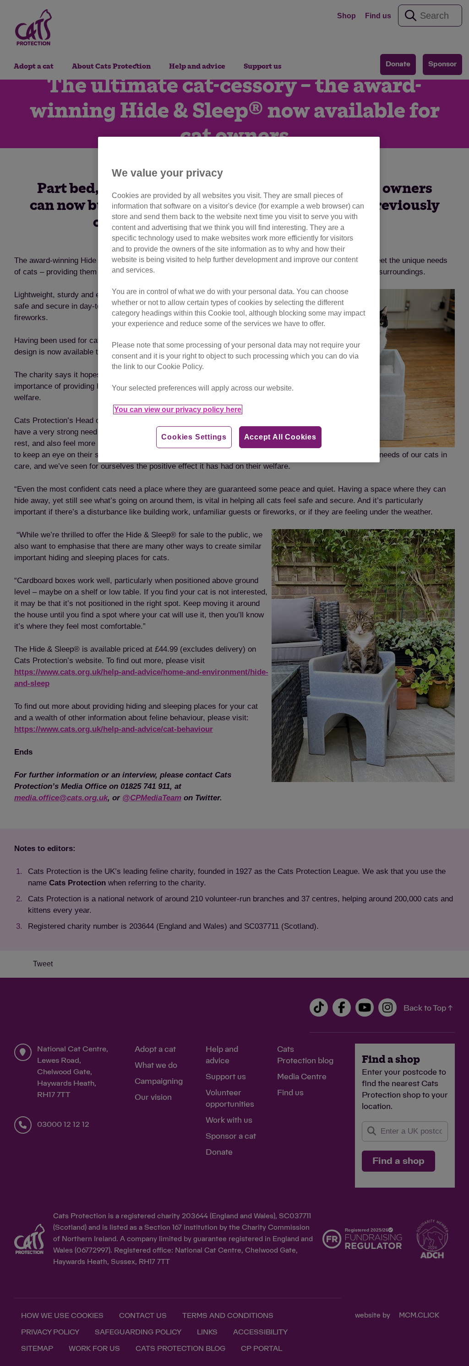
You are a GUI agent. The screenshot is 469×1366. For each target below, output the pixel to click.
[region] (238, 299)
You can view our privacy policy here (177, 409)
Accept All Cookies (280, 437)
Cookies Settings (194, 437)
